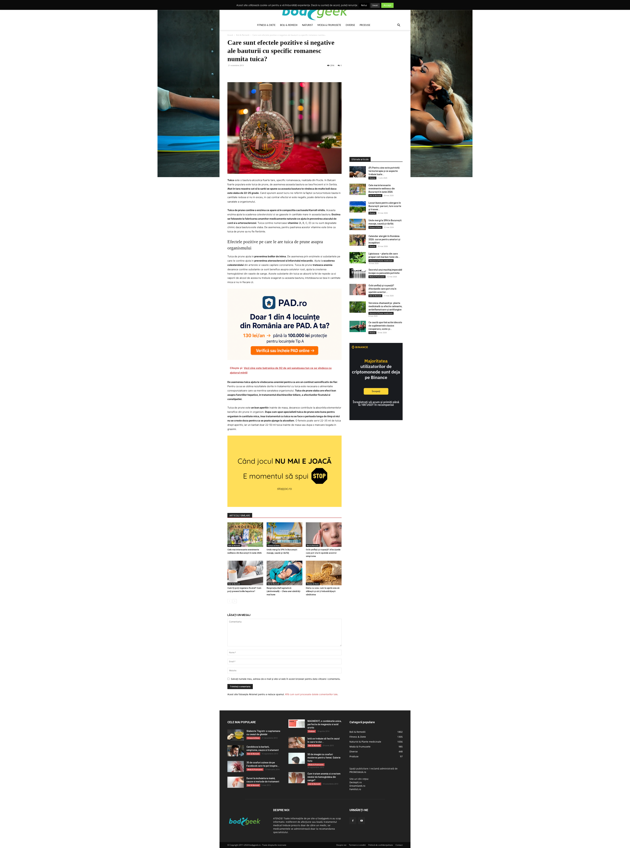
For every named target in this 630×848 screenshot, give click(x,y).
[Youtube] (361, 820)
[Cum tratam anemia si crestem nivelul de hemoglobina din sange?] (296, 777)
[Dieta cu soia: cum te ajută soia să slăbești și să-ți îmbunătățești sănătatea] (324, 573)
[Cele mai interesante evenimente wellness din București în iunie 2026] (245, 534)
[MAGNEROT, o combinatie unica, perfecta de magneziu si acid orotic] (296, 723)
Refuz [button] (364, 5)
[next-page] (235, 601)
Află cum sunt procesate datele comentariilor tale (311, 694)
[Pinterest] (245, 73)
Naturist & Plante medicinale (381, 260)
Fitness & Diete (266, 25)
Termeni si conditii (357, 845)
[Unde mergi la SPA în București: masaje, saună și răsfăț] (284, 534)
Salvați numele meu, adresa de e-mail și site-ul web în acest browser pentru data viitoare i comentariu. (285, 678)
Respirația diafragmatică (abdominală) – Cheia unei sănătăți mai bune (283, 591)
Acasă (230, 35)
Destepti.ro (355, 782)
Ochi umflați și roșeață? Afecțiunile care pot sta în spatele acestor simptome (323, 552)
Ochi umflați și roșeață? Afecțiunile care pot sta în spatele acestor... (382, 288)
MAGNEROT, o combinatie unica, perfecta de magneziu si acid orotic (324, 724)
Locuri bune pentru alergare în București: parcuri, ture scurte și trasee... (384, 206)
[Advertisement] (374, 87)
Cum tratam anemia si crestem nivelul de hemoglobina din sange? (323, 777)
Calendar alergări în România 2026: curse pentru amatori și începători (384, 239)
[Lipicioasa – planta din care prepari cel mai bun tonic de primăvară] (357, 257)
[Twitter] (238, 73)
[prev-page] (229, 601)
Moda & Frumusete (329, 25)
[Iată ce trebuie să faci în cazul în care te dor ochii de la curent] (296, 742)
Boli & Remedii (288, 25)
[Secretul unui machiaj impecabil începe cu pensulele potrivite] (357, 273)
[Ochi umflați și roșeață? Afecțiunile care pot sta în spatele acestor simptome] (324, 534)
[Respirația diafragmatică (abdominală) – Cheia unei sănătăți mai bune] (284, 573)
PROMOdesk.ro (357, 772)
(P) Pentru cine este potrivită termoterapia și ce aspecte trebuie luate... (383, 171)
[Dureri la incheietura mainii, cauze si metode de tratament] (235, 782)
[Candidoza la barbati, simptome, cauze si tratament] (235, 750)
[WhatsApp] (253, 73)
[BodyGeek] (315, 10)
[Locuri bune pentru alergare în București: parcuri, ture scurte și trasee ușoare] (357, 207)
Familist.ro (355, 789)
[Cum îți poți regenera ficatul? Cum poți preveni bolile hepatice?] (245, 573)
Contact (399, 845)
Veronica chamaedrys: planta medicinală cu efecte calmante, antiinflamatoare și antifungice (385, 306)
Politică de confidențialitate (380, 845)
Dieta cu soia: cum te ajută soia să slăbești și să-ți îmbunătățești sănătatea (322, 591)
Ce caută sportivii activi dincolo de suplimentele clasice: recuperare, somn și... (385, 325)
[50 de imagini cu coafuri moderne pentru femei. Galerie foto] (296, 758)
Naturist (307, 25)
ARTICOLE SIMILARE (239, 515)
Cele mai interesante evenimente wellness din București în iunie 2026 (381, 188)
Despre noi (341, 845)
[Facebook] (230, 73)
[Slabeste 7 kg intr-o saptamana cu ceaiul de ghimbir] (235, 735)
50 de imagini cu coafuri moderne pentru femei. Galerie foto (323, 757)
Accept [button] (387, 5)
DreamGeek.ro (357, 785)
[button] (399, 25)
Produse (365, 25)
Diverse (350, 25)
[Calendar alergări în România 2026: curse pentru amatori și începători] (357, 240)
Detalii (375, 5)
